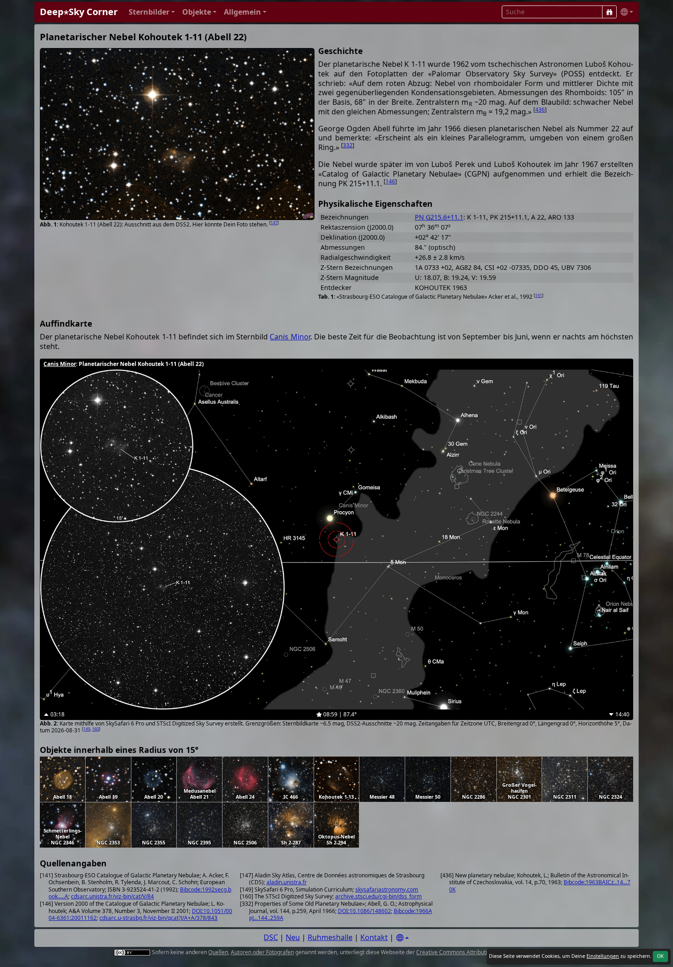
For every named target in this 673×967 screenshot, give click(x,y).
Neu (293, 937)
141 (538, 295)
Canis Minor (290, 337)
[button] (152, 12)
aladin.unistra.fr (286, 882)
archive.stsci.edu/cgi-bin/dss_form (378, 896)
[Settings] (402, 938)
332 (348, 145)
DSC (271, 937)
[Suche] (609, 11)
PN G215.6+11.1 (439, 217)
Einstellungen (602, 956)
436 (540, 109)
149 (86, 729)
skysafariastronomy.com (386, 889)
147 (274, 223)
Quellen (218, 952)
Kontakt (374, 937)
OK (660, 956)
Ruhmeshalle (330, 937)
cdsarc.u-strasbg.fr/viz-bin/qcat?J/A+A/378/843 (158, 918)
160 (95, 729)
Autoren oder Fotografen (262, 952)
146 (390, 181)
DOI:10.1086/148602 (364, 911)
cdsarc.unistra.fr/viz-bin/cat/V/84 (112, 896)
